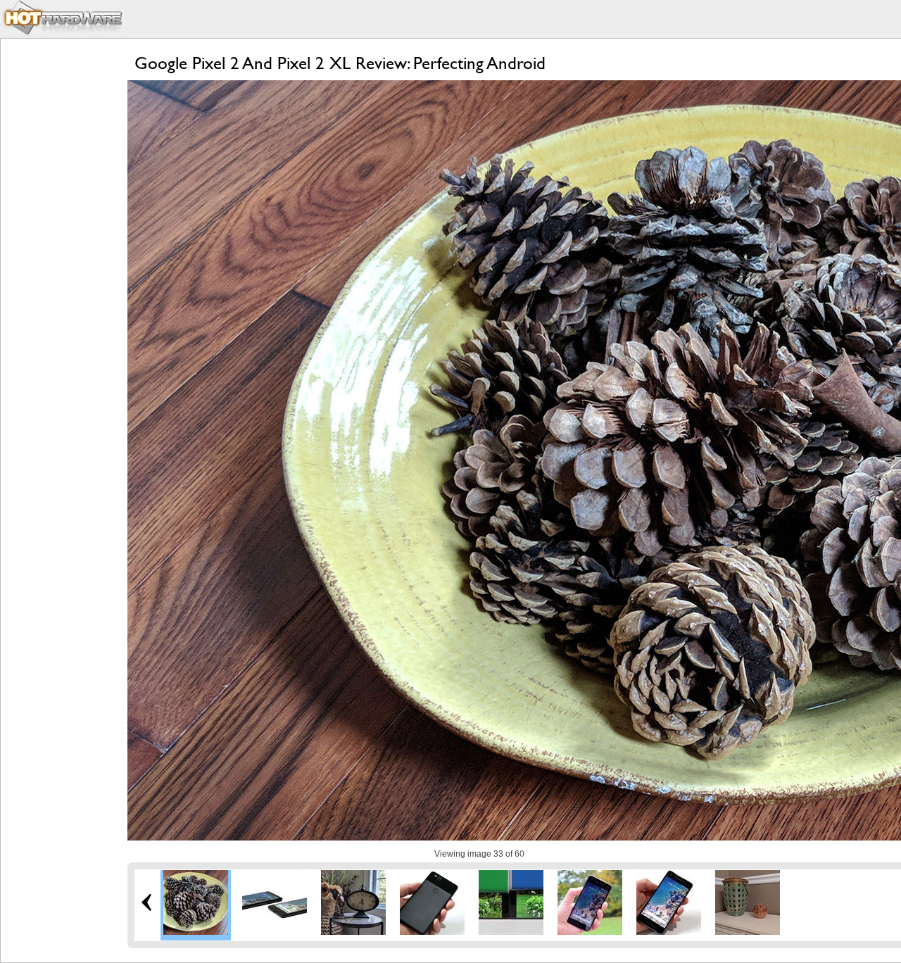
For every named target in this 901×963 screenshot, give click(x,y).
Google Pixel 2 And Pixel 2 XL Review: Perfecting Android (340, 63)
